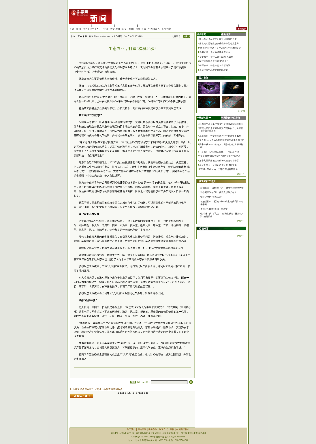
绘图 (131, 28)
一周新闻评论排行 (230, 117)
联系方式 (163, 429)
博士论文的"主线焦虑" (211, 197)
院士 (92, 28)
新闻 (78, 28)
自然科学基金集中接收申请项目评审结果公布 (221, 124)
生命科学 (74, 25)
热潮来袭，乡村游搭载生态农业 (214, 52)
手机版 (243, 25)
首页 (71, 28)
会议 (105, 28)
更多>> (240, 173)
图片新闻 (203, 77)
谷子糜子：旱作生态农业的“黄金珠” (216, 56)
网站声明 (142, 429)
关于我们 (131, 429)
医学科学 (85, 25)
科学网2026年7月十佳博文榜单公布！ (218, 192)
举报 (172, 429)
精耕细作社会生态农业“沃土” (213, 61)
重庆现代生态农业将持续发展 (213, 70)
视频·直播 (141, 28)
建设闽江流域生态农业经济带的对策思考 (219, 43)
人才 (98, 28)
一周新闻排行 (204, 117)
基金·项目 (115, 28)
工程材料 (108, 25)
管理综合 (154, 25)
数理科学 (143, 25)
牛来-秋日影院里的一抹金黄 (213, 209)
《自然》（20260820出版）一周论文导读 (219, 151)
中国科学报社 (182, 429)
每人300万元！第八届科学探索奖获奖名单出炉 (221, 140)
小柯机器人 (154, 28)
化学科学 (97, 25)
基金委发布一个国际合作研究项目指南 (218, 165)
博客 (85, 28)
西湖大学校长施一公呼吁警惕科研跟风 (219, 169)
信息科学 (120, 25)
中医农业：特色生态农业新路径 (214, 65)
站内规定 (233, 25)
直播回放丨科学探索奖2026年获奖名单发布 (220, 135)
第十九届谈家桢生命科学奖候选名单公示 (219, 160)
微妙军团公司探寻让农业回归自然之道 (218, 39)
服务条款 (152, 429)
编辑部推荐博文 (207, 181)
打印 (133, 382)
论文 (124, 28)
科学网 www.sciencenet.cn (101, 36)
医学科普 (166, 28)
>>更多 (242, 111)
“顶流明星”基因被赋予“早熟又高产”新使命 (219, 156)
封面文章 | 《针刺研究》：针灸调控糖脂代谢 (222, 188)
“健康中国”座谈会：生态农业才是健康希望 (220, 48)
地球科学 (131, 25)
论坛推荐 (203, 228)
